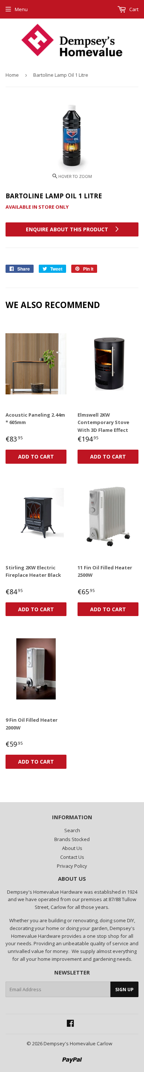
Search (72, 830)
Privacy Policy (72, 866)
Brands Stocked (72, 839)
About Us (72, 848)
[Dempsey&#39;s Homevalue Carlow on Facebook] (70, 1024)
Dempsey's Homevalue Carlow (78, 1043)
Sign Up (124, 989)
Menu (21, 9)
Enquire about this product (68, 229)
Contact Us (72, 857)
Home (12, 75)
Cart (133, 9)
